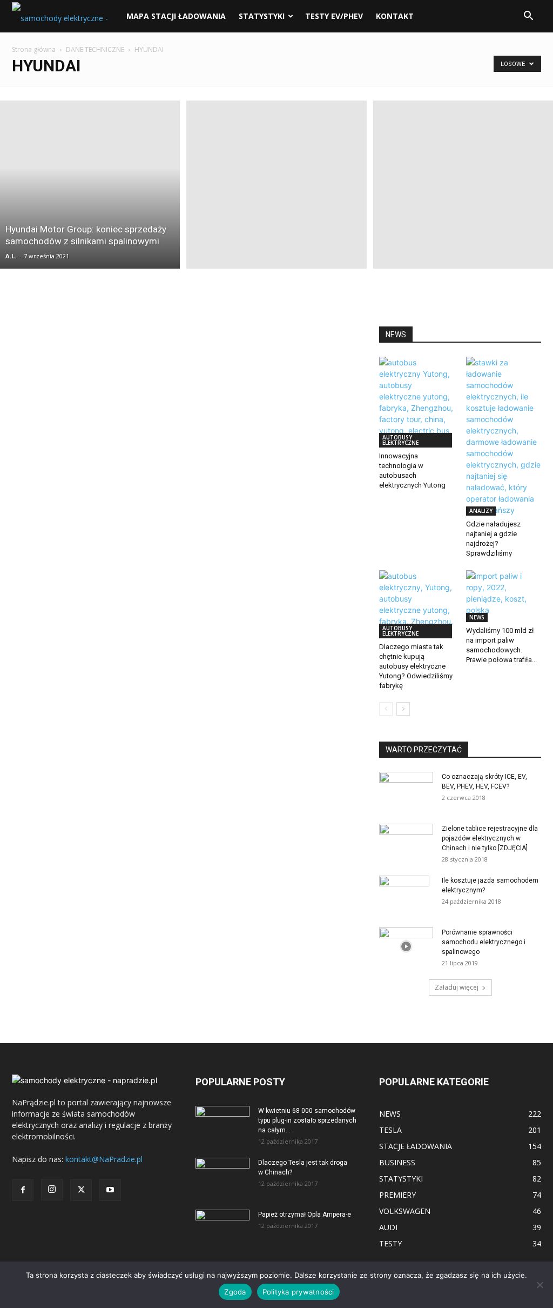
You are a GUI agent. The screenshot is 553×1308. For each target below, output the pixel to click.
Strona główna (34, 49)
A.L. (10, 256)
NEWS (476, 617)
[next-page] (403, 709)
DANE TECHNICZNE (95, 49)
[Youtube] (110, 1190)
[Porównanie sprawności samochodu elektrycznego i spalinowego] (406, 946)
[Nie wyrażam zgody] (539, 1284)
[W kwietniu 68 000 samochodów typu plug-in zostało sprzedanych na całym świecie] (222, 1121)
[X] (81, 1190)
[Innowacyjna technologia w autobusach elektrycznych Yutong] (417, 402)
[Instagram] (52, 1189)
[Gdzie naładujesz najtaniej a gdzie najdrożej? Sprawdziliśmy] (504, 436)
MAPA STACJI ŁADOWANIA (176, 16)
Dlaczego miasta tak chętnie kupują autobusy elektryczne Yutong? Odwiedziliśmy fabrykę (416, 666)
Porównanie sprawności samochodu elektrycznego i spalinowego (483, 942)
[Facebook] (22, 1190)
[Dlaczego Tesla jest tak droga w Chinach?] (222, 1177)
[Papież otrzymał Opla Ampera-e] (222, 1223)
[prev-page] (386, 709)
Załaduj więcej (456, 987)
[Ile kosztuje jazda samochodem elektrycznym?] (404, 894)
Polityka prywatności (298, 1291)
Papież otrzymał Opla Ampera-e (304, 1214)
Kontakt (395, 16)
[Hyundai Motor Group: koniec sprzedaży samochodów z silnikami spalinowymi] (90, 185)
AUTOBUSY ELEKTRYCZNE (400, 439)
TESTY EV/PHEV (334, 16)
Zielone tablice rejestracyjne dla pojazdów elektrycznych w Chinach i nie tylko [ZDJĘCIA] (490, 838)
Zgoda (235, 1291)
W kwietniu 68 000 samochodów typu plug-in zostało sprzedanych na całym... (307, 1120)
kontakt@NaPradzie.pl (104, 1159)
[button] (528, 17)
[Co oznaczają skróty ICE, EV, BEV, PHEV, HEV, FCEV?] (406, 787)
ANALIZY (481, 511)
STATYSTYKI (262, 16)
